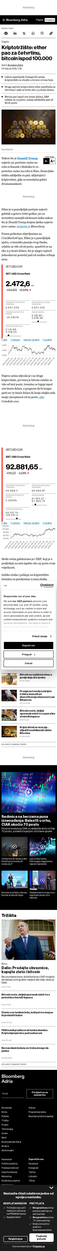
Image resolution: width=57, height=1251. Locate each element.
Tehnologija (7, 1129)
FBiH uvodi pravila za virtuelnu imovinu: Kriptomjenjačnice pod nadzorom (25, 1032)
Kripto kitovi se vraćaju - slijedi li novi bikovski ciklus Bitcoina (36, 730)
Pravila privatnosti (10, 1168)
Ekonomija (7, 1108)
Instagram (34, 1168)
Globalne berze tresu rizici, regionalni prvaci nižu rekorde (42, 895)
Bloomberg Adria (15, 65)
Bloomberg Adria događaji (41, 1116)
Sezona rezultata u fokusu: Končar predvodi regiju (15, 893)
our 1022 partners (22, 601)
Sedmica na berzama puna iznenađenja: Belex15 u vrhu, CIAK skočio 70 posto (26, 820)
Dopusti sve (28, 645)
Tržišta (9, 915)
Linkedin (33, 1176)
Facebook (33, 1163)
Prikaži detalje (39, 636)
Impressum (7, 1159)
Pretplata (49, 20)
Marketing (7, 1176)
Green (5, 1133)
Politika (5, 1116)
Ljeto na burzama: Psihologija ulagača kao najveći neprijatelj (41, 861)
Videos (32, 1108)
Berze (4, 964)
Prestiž (5, 1125)
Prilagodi (27, 654)
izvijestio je (23, 226)
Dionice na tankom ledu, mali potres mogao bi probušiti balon (27, 1014)
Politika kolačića (9, 1163)
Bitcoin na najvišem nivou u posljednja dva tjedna (36, 676)
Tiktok (32, 1180)
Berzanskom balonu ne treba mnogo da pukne (25, 1049)
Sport (4, 1137)
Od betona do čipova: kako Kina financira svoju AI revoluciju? (14, 861)
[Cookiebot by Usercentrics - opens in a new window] (41, 586)
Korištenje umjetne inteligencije (11, 1182)
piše (41, 397)
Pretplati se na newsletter (40, 1093)
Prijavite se (39, 1246)
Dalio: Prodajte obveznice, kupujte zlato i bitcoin (25, 970)
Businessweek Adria (11, 1142)
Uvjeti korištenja (9, 1172)
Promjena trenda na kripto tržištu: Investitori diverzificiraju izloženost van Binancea (37, 695)
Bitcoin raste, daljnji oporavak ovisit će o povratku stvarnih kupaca (37, 713)
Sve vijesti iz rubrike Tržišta (14, 744)
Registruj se (16, 1238)
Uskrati (28, 663)
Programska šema (37, 1112)
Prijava (39, 19)
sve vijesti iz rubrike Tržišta (14, 1064)
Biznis (4, 1112)
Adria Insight (8, 1150)
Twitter (32, 1172)
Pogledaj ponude (41, 1237)
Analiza (5, 1146)
